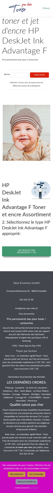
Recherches (6, 74)
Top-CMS (36, 346)
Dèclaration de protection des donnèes (26, 377)
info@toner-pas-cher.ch (26, 308)
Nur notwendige (36, 474)
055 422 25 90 (26, 300)
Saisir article (40, 75)
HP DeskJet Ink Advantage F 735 (26, 251)
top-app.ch (34, 488)
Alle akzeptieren (16, 474)
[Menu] (46, 8)
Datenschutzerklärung (26, 482)
